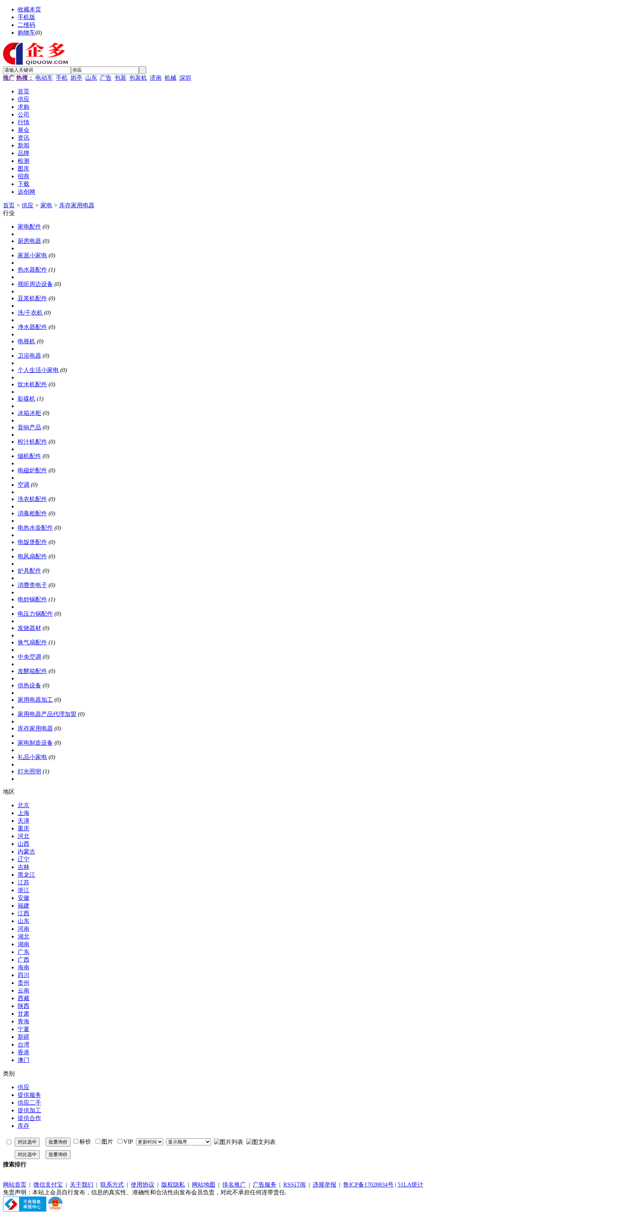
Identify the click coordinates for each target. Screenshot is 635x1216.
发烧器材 (29, 628)
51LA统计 (410, 1184)
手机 (62, 78)
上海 (23, 813)
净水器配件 (32, 327)
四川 (23, 975)
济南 (156, 78)
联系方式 (112, 1184)
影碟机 (26, 399)
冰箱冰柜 (29, 413)
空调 (23, 485)
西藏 (23, 998)
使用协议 (142, 1184)
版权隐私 (173, 1184)
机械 (170, 78)
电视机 (26, 341)
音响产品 (29, 427)
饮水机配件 (32, 384)
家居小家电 (32, 255)
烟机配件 (29, 456)
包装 (120, 78)
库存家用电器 (76, 205)
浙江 (23, 890)
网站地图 (203, 1184)
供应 (27, 205)
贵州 (23, 983)
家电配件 (29, 226)
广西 (23, 959)
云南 (23, 990)
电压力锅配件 (35, 614)
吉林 (23, 867)
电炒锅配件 (32, 599)
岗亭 (76, 78)
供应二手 (29, 1102)
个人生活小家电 (38, 370)
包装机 (138, 78)
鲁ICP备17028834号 (368, 1184)
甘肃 (23, 1014)
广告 (106, 78)
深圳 (185, 78)
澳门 (23, 1060)
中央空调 (29, 657)
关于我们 (81, 1184)
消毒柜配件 (32, 513)
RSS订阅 (294, 1184)
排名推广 (234, 1184)
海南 (23, 967)
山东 (91, 78)
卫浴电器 (29, 356)
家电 (46, 205)
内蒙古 (26, 851)
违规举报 (324, 1184)
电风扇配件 (32, 556)
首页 (9, 205)
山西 (23, 844)
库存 (23, 1126)
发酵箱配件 (32, 671)
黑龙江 (26, 875)
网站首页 (14, 1184)
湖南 (23, 944)
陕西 (23, 1006)
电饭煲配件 (32, 542)
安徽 (23, 898)
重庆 (23, 828)
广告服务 (264, 1184)
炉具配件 (29, 571)
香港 (23, 1052)
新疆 (23, 1037)
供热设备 (29, 685)
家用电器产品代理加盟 (47, 714)
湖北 (23, 936)
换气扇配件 (32, 642)
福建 (23, 905)
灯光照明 (29, 771)
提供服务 (29, 1095)
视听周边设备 (35, 284)
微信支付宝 (48, 1184)
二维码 (26, 25)
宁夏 (23, 1029)
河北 (23, 836)
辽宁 (23, 859)
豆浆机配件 (32, 298)
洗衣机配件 (32, 499)
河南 (23, 929)
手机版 (26, 17)
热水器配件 (32, 270)
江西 (23, 913)
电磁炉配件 (32, 470)
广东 (23, 952)
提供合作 (29, 1118)
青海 (23, 1021)
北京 (23, 805)
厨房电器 (29, 241)
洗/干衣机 (30, 313)
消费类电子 (32, 585)
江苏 (23, 882)
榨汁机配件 (32, 442)
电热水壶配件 (35, 528)
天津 (23, 821)
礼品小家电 (32, 757)
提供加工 (29, 1110)
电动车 (44, 78)
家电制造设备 (35, 743)
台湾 (23, 1044)
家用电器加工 (35, 700)
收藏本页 (29, 9)
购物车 (26, 32)
